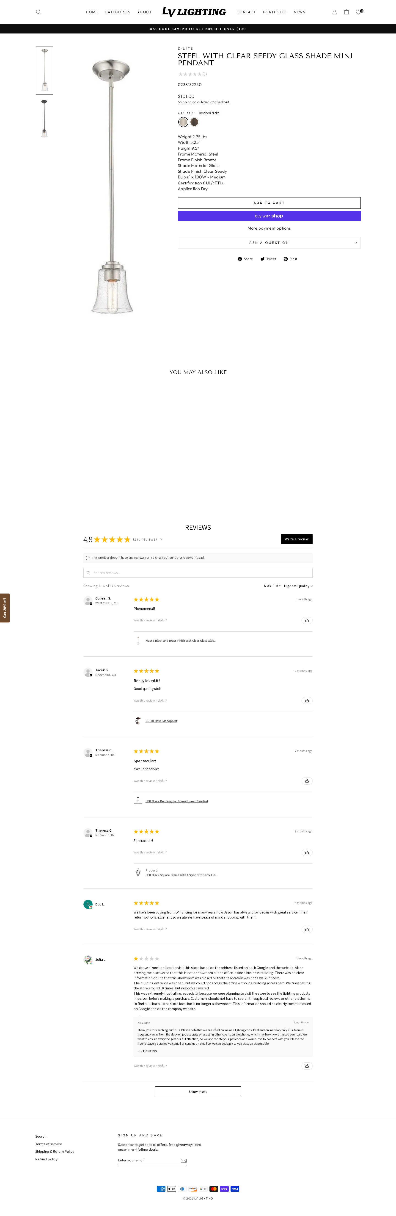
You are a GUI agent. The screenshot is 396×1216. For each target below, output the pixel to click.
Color (199, 113)
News (299, 12)
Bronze (194, 122)
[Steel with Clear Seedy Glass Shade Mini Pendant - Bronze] (77, 491)
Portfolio (275, 12)
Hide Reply (144, 1022)
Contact (246, 12)
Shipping (185, 102)
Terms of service (48, 1144)
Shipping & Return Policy (54, 1151)
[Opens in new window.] (91, 907)
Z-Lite (186, 48)
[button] (161, 539)
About (144, 12)
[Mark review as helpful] (307, 620)
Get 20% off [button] (5, 608)
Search (41, 1136)
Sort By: (273, 586)
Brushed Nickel (183, 122)
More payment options (269, 228)
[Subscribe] (184, 1160)
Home (92, 12)
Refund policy (46, 1159)
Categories (117, 12)
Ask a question (269, 243)
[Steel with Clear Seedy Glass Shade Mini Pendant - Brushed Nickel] (71, 491)
